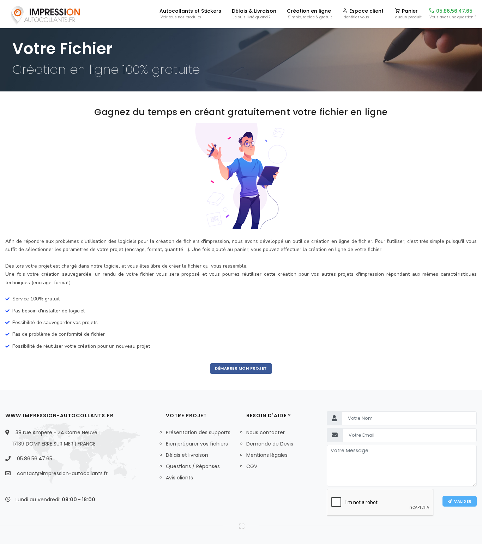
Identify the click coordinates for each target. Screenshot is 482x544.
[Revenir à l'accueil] (44, 14)
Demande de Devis (269, 443)
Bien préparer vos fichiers (197, 443)
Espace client (363, 12)
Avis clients (179, 477)
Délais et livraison (187, 455)
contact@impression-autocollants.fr (62, 473)
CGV (251, 466)
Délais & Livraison (254, 12)
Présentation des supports (198, 432)
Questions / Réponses (193, 466)
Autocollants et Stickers (190, 12)
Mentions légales (267, 455)
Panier (408, 12)
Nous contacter (265, 432)
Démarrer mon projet (241, 368)
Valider (461, 501)
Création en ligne (309, 12)
